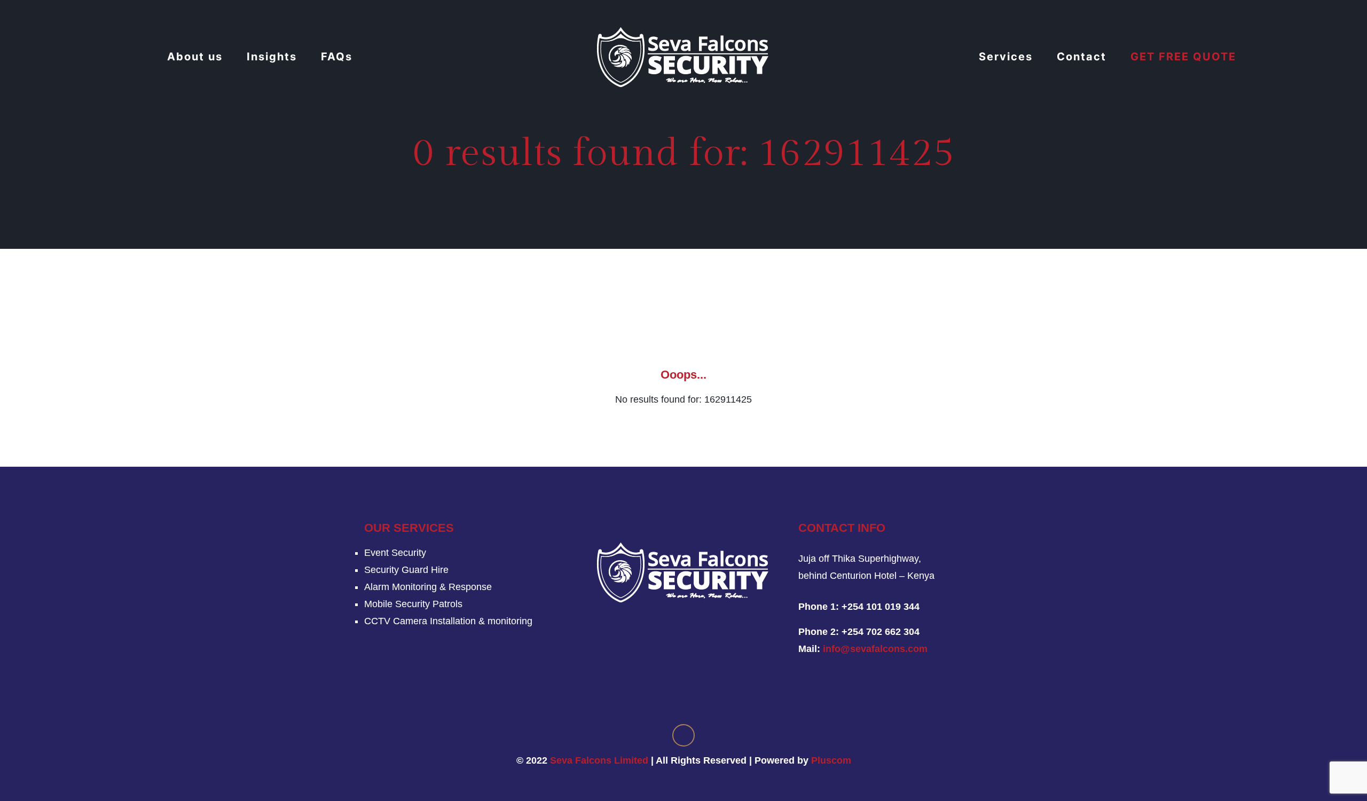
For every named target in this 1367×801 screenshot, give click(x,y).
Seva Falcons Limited (599, 760)
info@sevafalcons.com (875, 648)
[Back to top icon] (683, 735)
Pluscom (831, 760)
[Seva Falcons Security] (683, 56)
